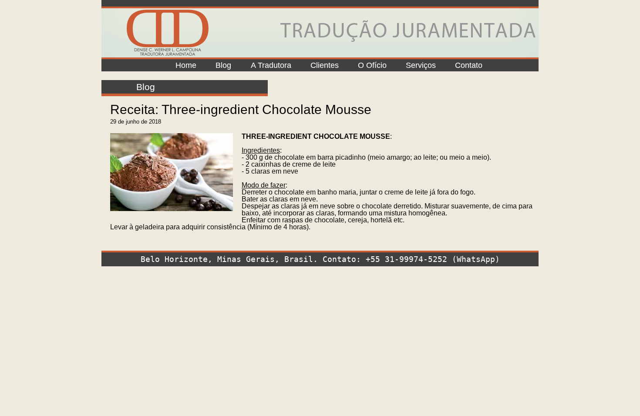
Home (185, 65)
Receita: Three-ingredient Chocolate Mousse (240, 109)
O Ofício (372, 65)
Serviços (421, 65)
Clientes (324, 65)
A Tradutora (271, 65)
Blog (223, 65)
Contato (468, 65)
